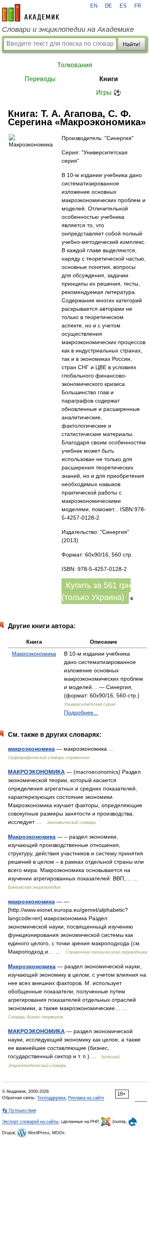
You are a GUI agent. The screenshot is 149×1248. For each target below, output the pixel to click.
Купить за (96, 591)
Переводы (40, 79)
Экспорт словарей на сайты (30, 1121)
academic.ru (30, 12)
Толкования (74, 65)
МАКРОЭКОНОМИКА (36, 772)
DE (108, 6)
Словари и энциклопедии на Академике (68, 29)
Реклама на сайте (86, 1097)
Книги (108, 79)
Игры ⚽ (108, 92)
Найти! (131, 44)
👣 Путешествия (19, 1110)
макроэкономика (31, 749)
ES (123, 6)
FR (137, 6)
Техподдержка (51, 1097)
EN (93, 6)
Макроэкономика (34, 653)
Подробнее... (81, 712)
